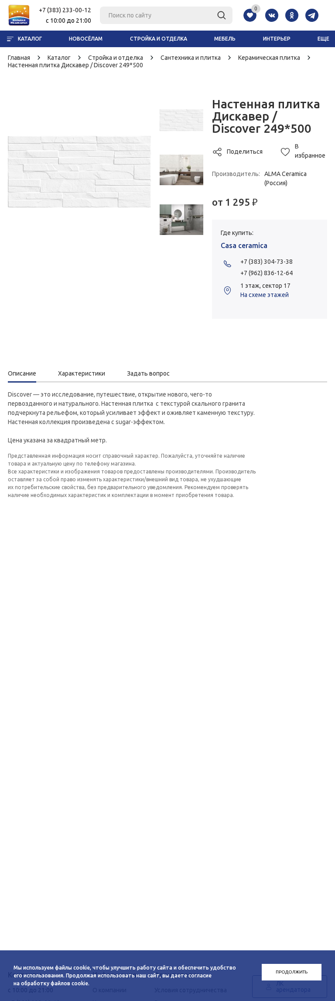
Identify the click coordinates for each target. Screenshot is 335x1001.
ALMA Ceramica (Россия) (285, 178)
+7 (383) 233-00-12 (65, 10)
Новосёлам (86, 38)
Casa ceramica (244, 245)
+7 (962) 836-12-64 (266, 272)
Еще (323, 38)
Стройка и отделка (158, 38)
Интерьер (277, 38)
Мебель (225, 38)
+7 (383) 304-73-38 (266, 261)
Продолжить (292, 972)
